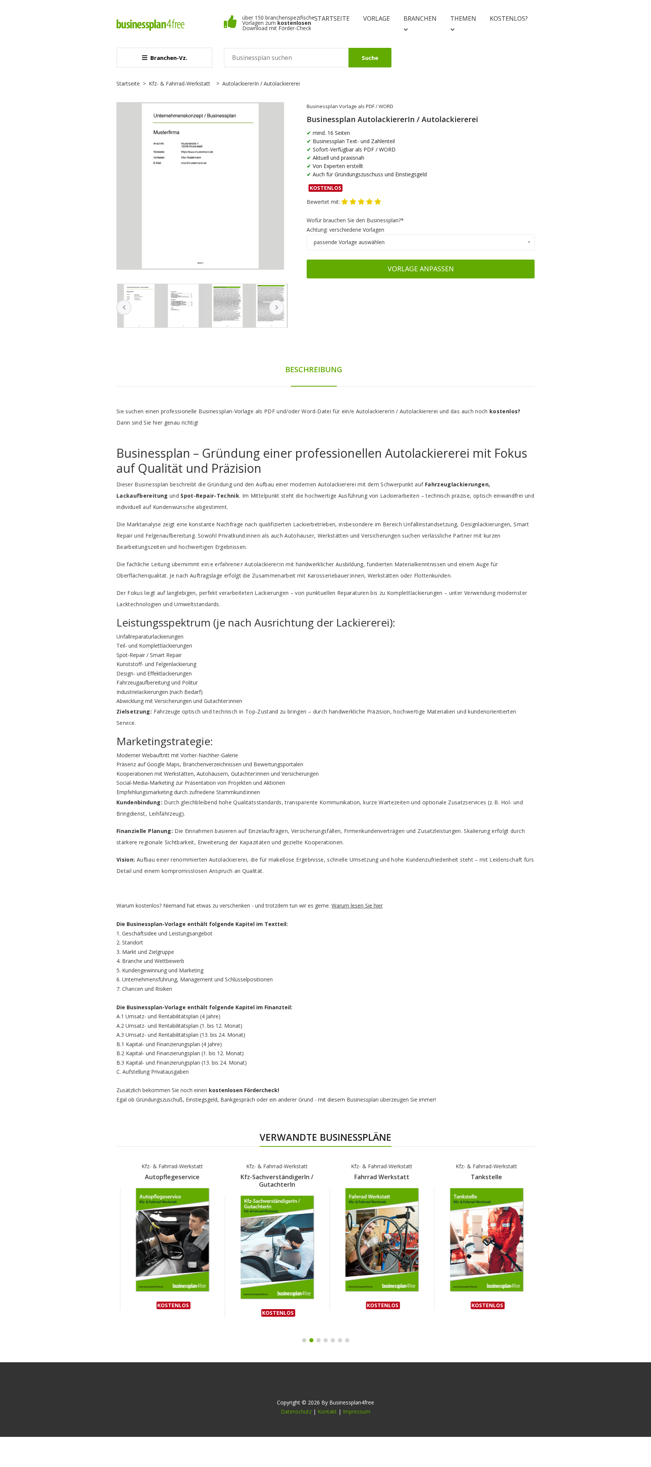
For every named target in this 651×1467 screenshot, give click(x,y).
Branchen (420, 18)
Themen (463, 18)
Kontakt (327, 1411)
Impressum (356, 1411)
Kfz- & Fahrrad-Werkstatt (179, 83)
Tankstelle (483, 1177)
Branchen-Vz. (168, 57)
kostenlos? (509, 18)
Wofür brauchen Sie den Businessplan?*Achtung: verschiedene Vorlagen (355, 225)
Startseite (332, 18)
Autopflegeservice (169, 1177)
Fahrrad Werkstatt (378, 1177)
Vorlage (376, 18)
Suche (370, 57)
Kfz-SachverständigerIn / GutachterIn (273, 1180)
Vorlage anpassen (421, 268)
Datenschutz (296, 1411)
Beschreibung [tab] (313, 369)
